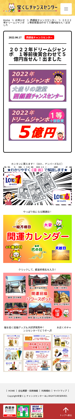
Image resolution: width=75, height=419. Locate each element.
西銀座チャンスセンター (43, 20)
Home (6, 20)
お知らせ (20, 20)
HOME (11, 390)
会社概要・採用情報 (28, 390)
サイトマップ (60, 390)
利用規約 (45, 390)
